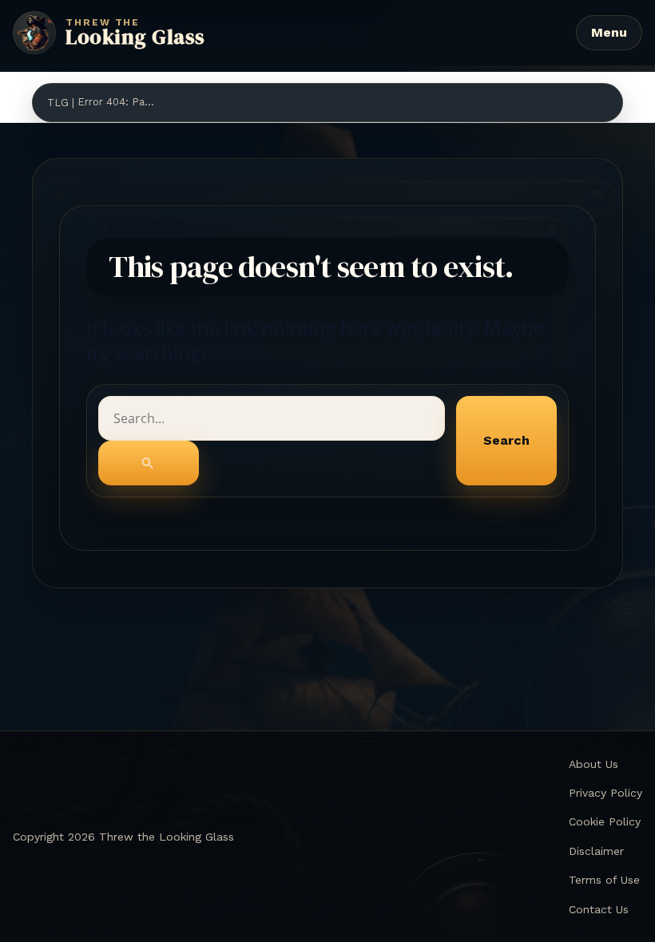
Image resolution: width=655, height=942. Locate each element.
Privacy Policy (605, 792)
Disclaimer (596, 851)
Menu (609, 32)
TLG (58, 103)
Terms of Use (604, 879)
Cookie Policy (605, 821)
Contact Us (599, 909)
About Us (593, 764)
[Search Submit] (148, 463)
